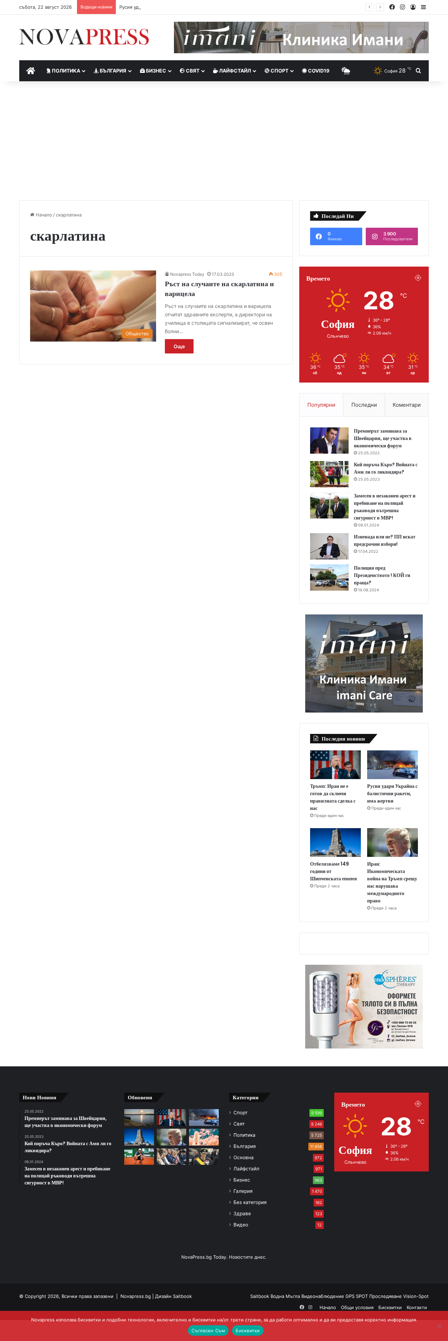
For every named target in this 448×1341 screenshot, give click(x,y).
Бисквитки (390, 1307)
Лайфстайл (234, 71)
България (112, 71)
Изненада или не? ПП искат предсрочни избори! (384, 540)
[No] (439, 1325)
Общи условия (357, 1307)
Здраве (242, 1213)
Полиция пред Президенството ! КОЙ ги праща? (382, 575)
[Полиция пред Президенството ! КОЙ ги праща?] (329, 577)
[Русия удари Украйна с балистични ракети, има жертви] (392, 764)
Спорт (279, 71)
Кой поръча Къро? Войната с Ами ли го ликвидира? (386, 468)
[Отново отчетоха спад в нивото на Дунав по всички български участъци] (139, 1117)
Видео (240, 1224)
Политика (65, 71)
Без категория (250, 1202)
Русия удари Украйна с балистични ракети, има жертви (182, 7)
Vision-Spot (416, 1296)
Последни (364, 404)
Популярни (321, 404)
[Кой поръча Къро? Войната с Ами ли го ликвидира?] (329, 474)
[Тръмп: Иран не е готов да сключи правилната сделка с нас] (335, 764)
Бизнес (155, 71)
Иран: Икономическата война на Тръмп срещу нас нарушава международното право (392, 882)
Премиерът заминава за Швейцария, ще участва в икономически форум (383, 438)
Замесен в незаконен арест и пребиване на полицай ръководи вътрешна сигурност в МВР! (384, 506)
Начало (43, 215)
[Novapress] (84, 37)
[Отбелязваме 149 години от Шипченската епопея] (335, 842)
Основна (243, 1157)
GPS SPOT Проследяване (374, 1296)
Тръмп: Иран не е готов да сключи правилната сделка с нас (333, 797)
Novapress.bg (135, 1296)
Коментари (407, 404)
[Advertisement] (224, 141)
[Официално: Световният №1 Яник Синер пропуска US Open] (139, 1156)
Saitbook (182, 1296)
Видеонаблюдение (323, 1296)
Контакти (417, 1307)
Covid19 (318, 71)
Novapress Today (187, 274)
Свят (192, 71)
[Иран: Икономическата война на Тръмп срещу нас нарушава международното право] (392, 842)
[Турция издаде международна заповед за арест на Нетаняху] (172, 1156)
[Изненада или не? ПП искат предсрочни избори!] (329, 546)
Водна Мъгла (286, 1296)
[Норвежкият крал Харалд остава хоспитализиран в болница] (204, 1156)
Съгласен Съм (208, 1330)
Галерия (243, 1191)
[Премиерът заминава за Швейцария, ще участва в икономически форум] (329, 440)
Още (179, 346)
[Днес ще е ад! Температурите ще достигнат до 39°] (204, 1137)
